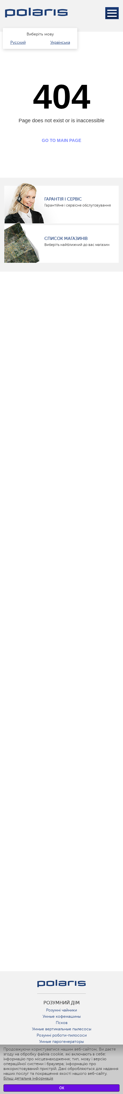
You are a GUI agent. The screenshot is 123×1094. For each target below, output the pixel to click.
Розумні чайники (61, 1010)
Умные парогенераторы (61, 1041)
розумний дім (61, 1003)
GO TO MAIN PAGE (61, 140)
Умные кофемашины (62, 1016)
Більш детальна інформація (28, 1078)
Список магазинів (66, 238)
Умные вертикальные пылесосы (61, 1029)
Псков (62, 1022)
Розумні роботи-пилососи (62, 1035)
